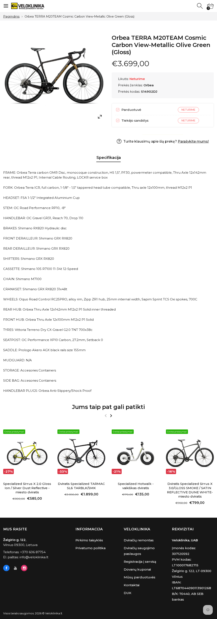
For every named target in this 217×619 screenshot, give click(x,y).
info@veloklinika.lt (33, 557)
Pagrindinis (11, 16)
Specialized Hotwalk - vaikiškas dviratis (136, 486)
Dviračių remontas (139, 540)
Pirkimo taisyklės (89, 540)
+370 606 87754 (33, 552)
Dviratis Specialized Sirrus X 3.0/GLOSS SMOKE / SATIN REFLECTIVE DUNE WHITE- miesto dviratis (190, 490)
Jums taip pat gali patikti (108, 406)
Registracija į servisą (140, 562)
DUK (127, 593)
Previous (105, 416)
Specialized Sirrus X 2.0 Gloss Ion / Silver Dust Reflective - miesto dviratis (27, 488)
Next (111, 416)
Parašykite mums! (193, 141)
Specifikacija (108, 157)
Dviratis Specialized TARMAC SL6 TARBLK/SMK (81, 486)
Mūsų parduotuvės (139, 577)
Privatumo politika (90, 548)
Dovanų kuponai (137, 569)
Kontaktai (131, 585)
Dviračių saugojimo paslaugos (139, 551)
